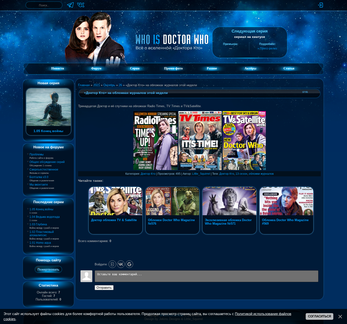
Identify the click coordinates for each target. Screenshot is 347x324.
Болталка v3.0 (39, 177)
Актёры (250, 68)
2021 (96, 85)
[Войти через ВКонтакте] (121, 264)
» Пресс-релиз (267, 48)
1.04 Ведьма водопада (45, 217)
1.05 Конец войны (41, 209)
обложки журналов (261, 173)
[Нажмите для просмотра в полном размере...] (155, 169)
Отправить (104, 287)
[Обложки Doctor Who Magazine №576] (172, 234)
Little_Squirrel (201, 173)
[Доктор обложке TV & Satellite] (116, 234)
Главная (84, 85)
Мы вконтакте (39, 184)
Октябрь (109, 85)
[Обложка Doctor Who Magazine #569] (286, 234)
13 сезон (241, 173)
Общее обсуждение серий (47, 162)
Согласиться (319, 316)
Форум (96, 68)
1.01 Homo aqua (40, 242)
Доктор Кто (148, 173)
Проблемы (37, 154)
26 (120, 85)
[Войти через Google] (129, 264)
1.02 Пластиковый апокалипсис (42, 233)
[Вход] (112, 264)
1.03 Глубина (38, 224)
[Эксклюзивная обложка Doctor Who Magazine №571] (229, 234)
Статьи (289, 68)
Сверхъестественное (44, 169)
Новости (57, 68)
